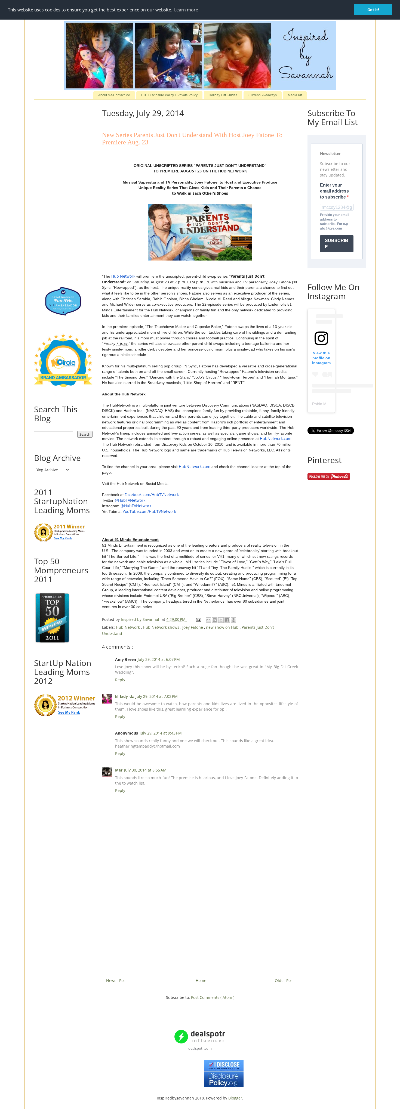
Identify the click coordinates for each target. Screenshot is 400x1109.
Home (201, 980)
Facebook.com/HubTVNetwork (152, 494)
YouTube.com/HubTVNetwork (149, 511)
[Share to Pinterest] (233, 620)
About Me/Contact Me (114, 95)
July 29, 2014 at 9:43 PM (161, 733)
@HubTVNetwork (130, 500)
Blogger (235, 1098)
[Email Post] (198, 619)
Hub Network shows (161, 627)
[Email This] (208, 620)
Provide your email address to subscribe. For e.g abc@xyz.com (334, 221)
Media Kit (295, 95)
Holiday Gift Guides (223, 95)
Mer (118, 770)
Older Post (284, 980)
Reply (120, 679)
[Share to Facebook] (227, 620)
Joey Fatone (193, 627)
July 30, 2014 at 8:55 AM (145, 770)
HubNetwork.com (275, 438)
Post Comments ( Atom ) (212, 997)
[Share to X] (221, 620)
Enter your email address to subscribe (334, 191)
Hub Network (123, 276)
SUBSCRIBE (336, 243)
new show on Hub (223, 627)
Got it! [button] (373, 9)
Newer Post (116, 980)
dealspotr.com (200, 1048)
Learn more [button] (186, 10)
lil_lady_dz (124, 696)
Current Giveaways (262, 95)
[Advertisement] (200, 924)
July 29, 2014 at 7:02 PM (157, 696)
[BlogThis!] (214, 620)
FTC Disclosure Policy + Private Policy (169, 95)
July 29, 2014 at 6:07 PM (159, 659)
